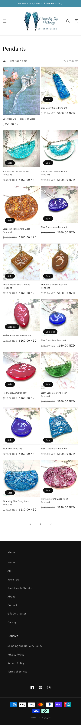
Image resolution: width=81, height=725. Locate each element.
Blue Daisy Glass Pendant (54, 107)
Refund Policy (16, 663)
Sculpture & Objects (19, 588)
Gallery (12, 622)
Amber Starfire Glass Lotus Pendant (16, 286)
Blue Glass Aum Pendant (53, 340)
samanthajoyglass (43, 718)
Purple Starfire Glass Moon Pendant (54, 500)
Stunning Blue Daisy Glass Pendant (16, 503)
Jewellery (13, 579)
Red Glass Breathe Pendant (17, 335)
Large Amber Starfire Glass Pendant (16, 230)
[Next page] (51, 523)
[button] (5, 21)
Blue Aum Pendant (12, 448)
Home (11, 562)
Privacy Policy (16, 654)
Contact (12, 605)
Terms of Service (17, 671)
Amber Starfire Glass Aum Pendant (54, 286)
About (11, 596)
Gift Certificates (17, 613)
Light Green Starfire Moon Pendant (54, 394)
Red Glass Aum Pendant (15, 392)
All (9, 571)
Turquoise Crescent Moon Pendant (16, 173)
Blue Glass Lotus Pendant (54, 227)
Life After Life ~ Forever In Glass (19, 118)
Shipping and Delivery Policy (25, 646)
